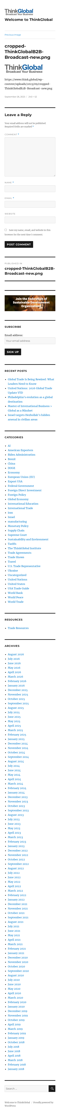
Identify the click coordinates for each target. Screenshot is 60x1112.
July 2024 (14, 765)
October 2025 (16, 699)
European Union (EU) (21, 477)
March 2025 (15, 730)
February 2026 (17, 681)
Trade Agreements (19, 552)
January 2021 (16, 953)
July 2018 (13, 1046)
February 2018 (17, 1064)
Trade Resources (18, 628)
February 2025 (17, 734)
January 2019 (16, 1037)
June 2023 (14, 823)
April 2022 (14, 886)
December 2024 (18, 743)
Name (9, 182)
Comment (12, 134)
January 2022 (16, 899)
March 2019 (15, 1028)
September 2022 (18, 863)
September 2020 (18, 971)
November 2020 (18, 962)
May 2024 (14, 774)
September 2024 (18, 756)
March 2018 (15, 1060)
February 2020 (17, 1002)
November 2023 (18, 801)
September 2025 (18, 703)
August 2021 (15, 921)
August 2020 (16, 975)
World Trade (16, 601)
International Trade (20, 508)
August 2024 (16, 761)
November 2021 (18, 908)
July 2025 (14, 712)
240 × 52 (32, 96)
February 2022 (17, 895)
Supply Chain (16, 530)
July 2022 (14, 872)
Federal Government (21, 485)
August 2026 (16, 654)
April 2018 (14, 1055)
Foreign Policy (17, 494)
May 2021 (14, 935)
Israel (11, 517)
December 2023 (18, 797)
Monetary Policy (18, 526)
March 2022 (15, 890)
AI (9, 445)
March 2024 (15, 783)
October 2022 (16, 859)
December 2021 (17, 904)
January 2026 (16, 685)
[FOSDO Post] (30, 303)
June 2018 (14, 1051)
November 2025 (18, 694)
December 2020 (18, 957)
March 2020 (15, 997)
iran (10, 512)
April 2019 (14, 1024)
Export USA (15, 481)
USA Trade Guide (18, 588)
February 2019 (17, 1033)
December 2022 (18, 850)
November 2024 (18, 748)
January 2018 (16, 1069)
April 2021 (14, 939)
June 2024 (14, 770)
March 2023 (15, 837)
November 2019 (18, 1015)
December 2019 (17, 1011)
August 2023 (16, 814)
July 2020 (14, 979)
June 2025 (14, 716)
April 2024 (14, 779)
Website (10, 213)
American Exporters (20, 450)
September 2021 (18, 917)
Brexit (12, 459)
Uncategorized (17, 575)
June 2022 (14, 877)
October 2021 (16, 913)
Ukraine (13, 570)
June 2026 (14, 663)
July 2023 (14, 819)
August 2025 (16, 707)
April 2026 (14, 672)
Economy (14, 472)
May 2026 (14, 667)
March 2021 (15, 944)
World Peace (15, 597)
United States (16, 584)
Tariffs (12, 543)
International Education (23, 503)
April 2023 (14, 832)
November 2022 (18, 855)
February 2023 (17, 841)
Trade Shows (16, 557)
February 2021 (17, 948)
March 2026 (15, 676)
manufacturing (17, 521)
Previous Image (13, 34)
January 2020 (16, 1006)
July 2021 (13, 926)
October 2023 (16, 806)
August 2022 (16, 868)
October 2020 (16, 966)
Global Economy (18, 499)
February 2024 (17, 788)
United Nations (17, 579)
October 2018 (16, 1042)
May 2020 (14, 988)
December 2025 (18, 690)
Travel (12, 561)
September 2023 (18, 810)
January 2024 (16, 792)
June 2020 (14, 984)
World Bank (15, 592)
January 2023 (16, 846)
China (11, 463)
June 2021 (14, 930)
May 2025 (14, 721)
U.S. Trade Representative (24, 566)
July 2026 (14, 658)
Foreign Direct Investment (25, 490)
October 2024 (16, 752)
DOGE (11, 468)
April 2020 (14, 993)
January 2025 (16, 739)
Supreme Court (17, 534)
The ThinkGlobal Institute (24, 548)
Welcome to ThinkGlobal (29, 19)
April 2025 (14, 725)
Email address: (14, 335)
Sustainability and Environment (28, 539)
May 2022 (14, 881)
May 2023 (14, 828)
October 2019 (16, 1020)
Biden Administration (21, 454)
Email (9, 198)
